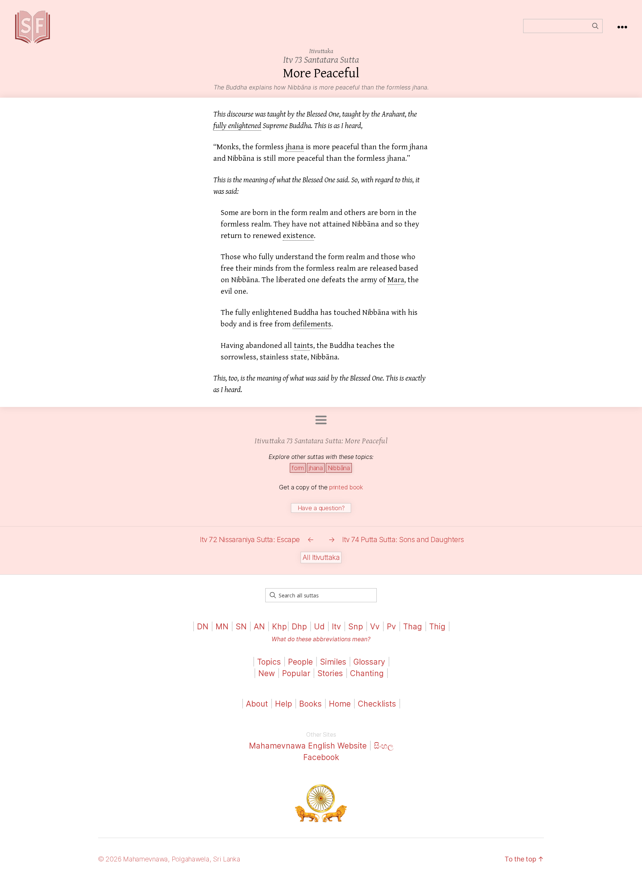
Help (283, 703)
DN (202, 626)
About (258, 703)
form (298, 468)
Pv (391, 626)
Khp (279, 626)
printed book (346, 487)
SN (241, 626)
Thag (412, 626)
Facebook (321, 757)
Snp (355, 626)
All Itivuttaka (321, 557)
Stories (330, 673)
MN (221, 626)
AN (259, 626)
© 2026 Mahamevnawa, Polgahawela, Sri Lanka (169, 859)
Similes (333, 661)
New (266, 673)
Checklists (377, 703)
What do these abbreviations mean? (321, 639)
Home (340, 703)
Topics (269, 661)
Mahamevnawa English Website (308, 745)
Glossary (369, 661)
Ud (319, 626)
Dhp (299, 626)
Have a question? (321, 508)
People (300, 661)
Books (310, 703)
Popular (296, 673)
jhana (316, 468)
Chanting (367, 673)
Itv (336, 626)
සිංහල (383, 745)
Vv (375, 626)
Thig (437, 626)
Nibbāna (339, 468)
